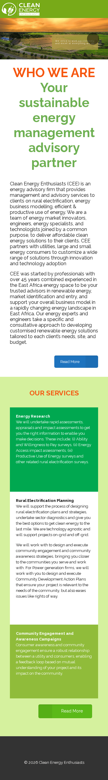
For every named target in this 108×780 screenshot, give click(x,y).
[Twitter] (54, 771)
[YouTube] (62, 771)
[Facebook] (46, 771)
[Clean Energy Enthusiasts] (20, 9)
